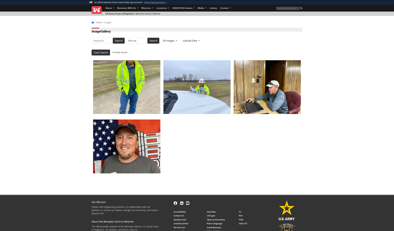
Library (213, 8)
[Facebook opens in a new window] (175, 203)
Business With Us (127, 8)
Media (201, 8)
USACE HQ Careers (183, 8)
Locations (162, 8)
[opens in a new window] (181, 203)
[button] (156, 2)
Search (119, 40)
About (109, 8)
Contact (224, 8)
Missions (146, 8)
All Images (169, 40)
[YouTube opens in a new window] (187, 203)
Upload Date (190, 40)
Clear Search (101, 52)
